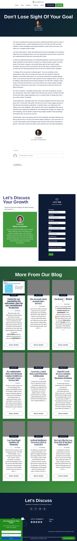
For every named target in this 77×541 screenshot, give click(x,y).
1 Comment (17, 383)
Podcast (35, 5)
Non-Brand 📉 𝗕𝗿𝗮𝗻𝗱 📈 (63, 300)
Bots (50, 521)
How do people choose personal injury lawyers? (38, 301)
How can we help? (53, 241)
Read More (14, 345)
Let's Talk (59, 5)
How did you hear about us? (55, 247)
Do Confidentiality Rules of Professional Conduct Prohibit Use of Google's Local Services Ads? (13, 375)
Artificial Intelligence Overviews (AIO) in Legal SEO (38, 442)
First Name (51, 209)
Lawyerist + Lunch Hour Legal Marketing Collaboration (38, 373)
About (16, 5)
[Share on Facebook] (35, 508)
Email (50, 231)
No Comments (17, 310)
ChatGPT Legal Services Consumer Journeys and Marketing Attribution (63, 374)
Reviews (28, 5)
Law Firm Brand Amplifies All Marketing (13, 442)
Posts (42, 5)
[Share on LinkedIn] (31, 508)
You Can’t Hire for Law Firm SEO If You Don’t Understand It (63, 442)
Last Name (51, 215)
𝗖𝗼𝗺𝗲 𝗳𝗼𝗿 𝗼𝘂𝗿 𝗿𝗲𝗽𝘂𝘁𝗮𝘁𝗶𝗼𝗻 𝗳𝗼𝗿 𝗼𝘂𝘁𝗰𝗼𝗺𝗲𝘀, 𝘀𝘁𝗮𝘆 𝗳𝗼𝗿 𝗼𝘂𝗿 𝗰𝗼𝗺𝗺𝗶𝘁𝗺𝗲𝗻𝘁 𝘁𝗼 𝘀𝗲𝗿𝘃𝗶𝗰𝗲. (14, 303)
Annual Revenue (53, 236)
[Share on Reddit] (44, 508)
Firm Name (51, 220)
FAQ (22, 5)
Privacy (51, 519)
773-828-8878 (50, 5)
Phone (50, 225)
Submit (51, 254)
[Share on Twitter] (40, 508)
